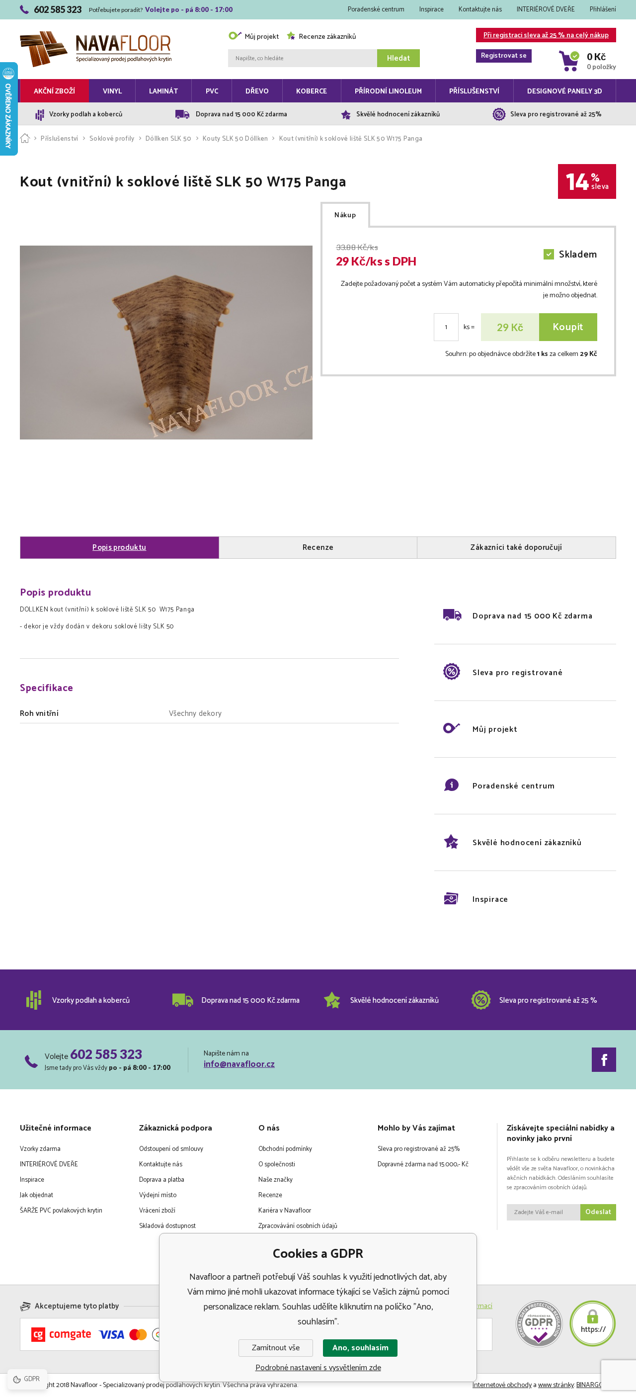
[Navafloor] (25, 139)
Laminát (163, 91)
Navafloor (95, 21)
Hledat (398, 58)
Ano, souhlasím (360, 1348)
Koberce (311, 91)
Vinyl (112, 91)
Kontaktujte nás (480, 9)
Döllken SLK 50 (169, 139)
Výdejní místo (157, 1195)
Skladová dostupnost (167, 1226)
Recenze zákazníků (327, 37)
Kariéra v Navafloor (284, 1211)
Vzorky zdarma (40, 1149)
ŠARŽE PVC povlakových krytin (61, 1211)
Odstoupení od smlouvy (171, 1149)
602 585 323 (106, 1054)
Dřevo (257, 91)
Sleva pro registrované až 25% (419, 1149)
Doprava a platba (161, 1180)
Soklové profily (112, 139)
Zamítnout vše (276, 1348)
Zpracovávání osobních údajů (297, 1226)
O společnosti (276, 1164)
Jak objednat (36, 1195)
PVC (212, 91)
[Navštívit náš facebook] (604, 1060)
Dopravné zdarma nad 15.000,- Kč (423, 1164)
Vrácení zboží (157, 1211)
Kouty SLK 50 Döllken (235, 139)
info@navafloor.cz (239, 1064)
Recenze (270, 1195)
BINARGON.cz (596, 1385)
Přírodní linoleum (388, 91)
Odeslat (598, 1212)
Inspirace (431, 9)
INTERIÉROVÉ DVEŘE (546, 9)
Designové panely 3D (564, 91)
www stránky (556, 1385)
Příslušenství (474, 91)
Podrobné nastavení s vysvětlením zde (318, 1368)
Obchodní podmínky (285, 1149)
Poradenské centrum (376, 9)
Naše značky (275, 1180)
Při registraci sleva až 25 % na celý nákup (545, 36)
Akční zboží (54, 91)
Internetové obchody (502, 1385)
